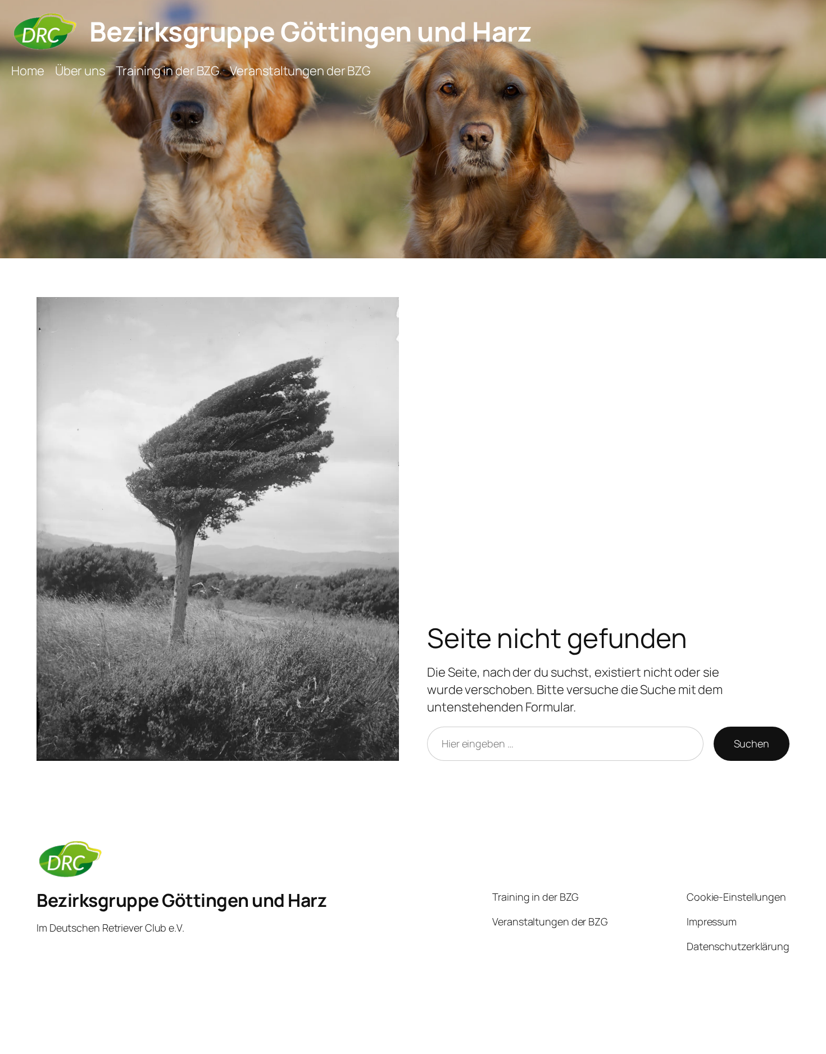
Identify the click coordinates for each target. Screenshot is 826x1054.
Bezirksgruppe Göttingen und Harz (310, 31)
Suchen (751, 743)
